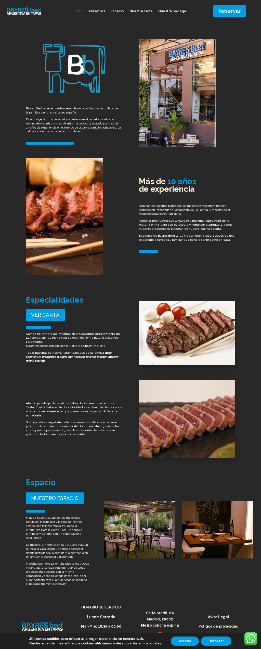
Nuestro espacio (55, 498)
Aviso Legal (218, 617)
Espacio (117, 11)
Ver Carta (45, 315)
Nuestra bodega (172, 11)
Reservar (229, 11)
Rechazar (216, 641)
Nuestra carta (141, 11)
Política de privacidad (219, 626)
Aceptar (184, 641)
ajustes (155, 643)
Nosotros (97, 11)
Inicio (79, 11)
